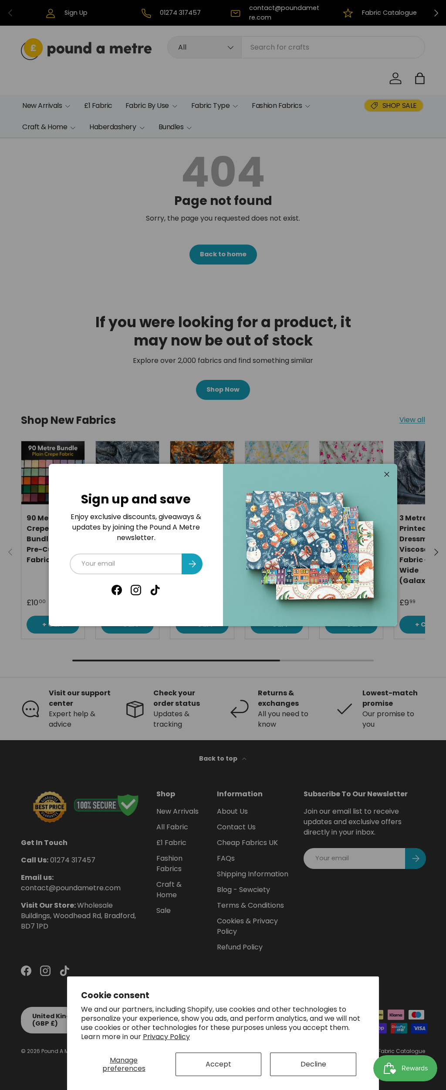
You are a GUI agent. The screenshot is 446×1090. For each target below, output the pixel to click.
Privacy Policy (166, 1037)
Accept (218, 1064)
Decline (313, 1064)
